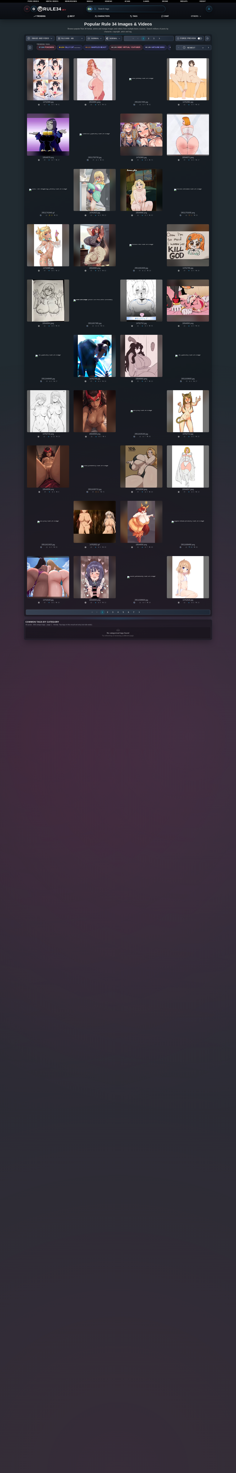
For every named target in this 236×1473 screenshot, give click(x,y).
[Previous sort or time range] (178, 47)
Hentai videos (52, 1)
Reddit (203, 1)
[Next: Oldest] (208, 47)
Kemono (108, 1)
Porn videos (33, 1)
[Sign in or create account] (209, 9)
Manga (90, 1)
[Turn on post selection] (30, 47)
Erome (165, 1)
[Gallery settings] (207, 38)
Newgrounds (71, 1)
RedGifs (184, 1)
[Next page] (159, 38)
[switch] (189, 38)
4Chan (127, 1)
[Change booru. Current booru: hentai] (90, 9)
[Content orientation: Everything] (34, 9)
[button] (51, 8)
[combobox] (131, 9)
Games (146, 1)
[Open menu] (27, 9)
